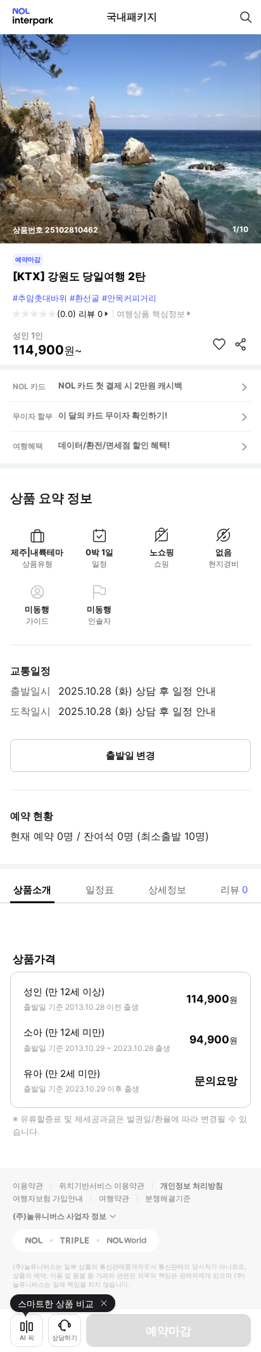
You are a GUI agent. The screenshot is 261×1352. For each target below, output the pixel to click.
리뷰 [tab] (234, 890)
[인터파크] (28, 17)
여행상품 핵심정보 (151, 314)
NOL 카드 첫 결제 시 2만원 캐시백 (120, 385)
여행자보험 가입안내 (48, 1198)
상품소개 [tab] (32, 890)
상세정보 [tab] (167, 890)
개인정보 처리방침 (191, 1185)
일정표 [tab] (100, 890)
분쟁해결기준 (168, 1198)
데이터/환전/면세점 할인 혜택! (114, 445)
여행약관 (114, 1198)
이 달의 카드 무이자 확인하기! (112, 415)
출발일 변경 (130, 755)
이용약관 (28, 1185)
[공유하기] (240, 344)
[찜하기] (219, 344)
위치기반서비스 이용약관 (101, 1185)
